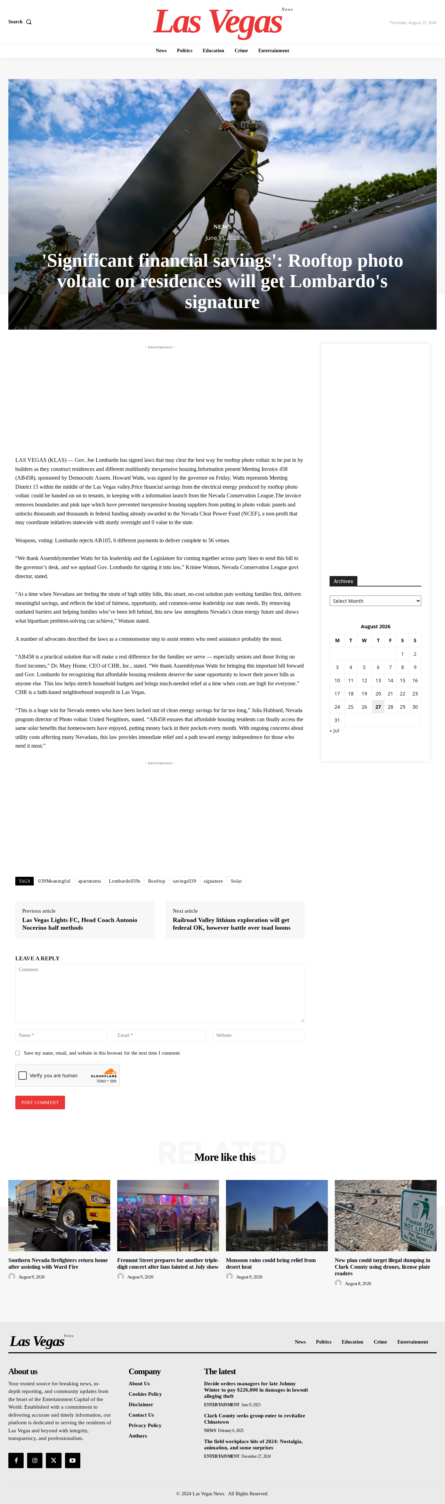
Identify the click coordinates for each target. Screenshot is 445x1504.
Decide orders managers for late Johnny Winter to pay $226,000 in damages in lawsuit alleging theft (256, 1390)
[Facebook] (16, 1460)
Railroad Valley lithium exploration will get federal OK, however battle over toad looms (232, 923)
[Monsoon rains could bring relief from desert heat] (277, 1215)
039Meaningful (54, 881)
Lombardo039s (124, 881)
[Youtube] (72, 1460)
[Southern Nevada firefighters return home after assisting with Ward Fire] (59, 1215)
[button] (21, 22)
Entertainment (222, 1404)
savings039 (184, 881)
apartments (89, 881)
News (222, 227)
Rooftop (156, 881)
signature (213, 881)
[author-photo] (12, 1277)
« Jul (334, 730)
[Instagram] (34, 1460)
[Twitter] (53, 1460)
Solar (236, 881)
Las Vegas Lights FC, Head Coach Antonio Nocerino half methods (79, 923)
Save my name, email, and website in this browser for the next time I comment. (102, 1053)
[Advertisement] (160, 399)
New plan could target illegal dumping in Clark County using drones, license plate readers (382, 1266)
